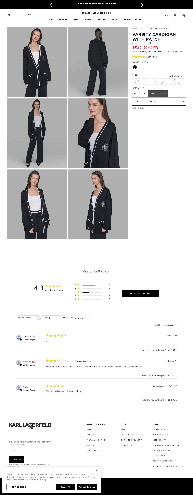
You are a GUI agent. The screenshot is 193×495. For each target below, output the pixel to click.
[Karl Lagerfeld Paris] (96, 13)
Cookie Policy (160, 456)
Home (135, 29)
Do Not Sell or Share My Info (168, 466)
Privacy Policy (160, 435)
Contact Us (127, 445)
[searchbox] (25, 317)
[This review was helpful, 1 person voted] (169, 399)
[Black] (134, 66)
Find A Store (93, 450)
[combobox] (54, 317)
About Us (92, 429)
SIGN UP (16, 459)
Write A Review (140, 293)
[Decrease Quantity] (135, 93)
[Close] (97, 470)
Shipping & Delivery (131, 440)
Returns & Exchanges (132, 435)
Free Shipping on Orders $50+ (97, 3)
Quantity (138, 88)
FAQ (123, 429)
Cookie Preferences (163, 461)
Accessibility (159, 440)
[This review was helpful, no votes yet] (169, 350)
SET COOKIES (19, 487)
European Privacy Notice (166, 445)
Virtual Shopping (96, 440)
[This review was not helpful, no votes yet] (174, 350)
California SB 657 (162, 450)
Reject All (66, 487)
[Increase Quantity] (144, 93)
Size (135, 75)
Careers (91, 445)
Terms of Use (160, 429)
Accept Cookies (87, 487)
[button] (167, 15)
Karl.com (91, 435)
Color (136, 62)
